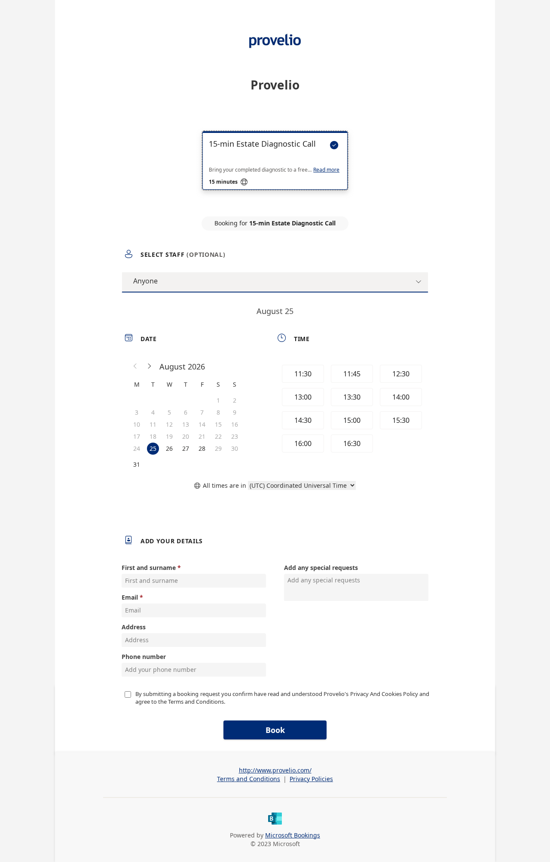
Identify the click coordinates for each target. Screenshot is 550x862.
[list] (275, 168)
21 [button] (202, 436)
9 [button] (234, 412)
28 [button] (202, 448)
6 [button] (185, 412)
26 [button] (169, 448)
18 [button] (153, 436)
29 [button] (218, 448)
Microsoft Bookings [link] (292, 835)
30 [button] (234, 448)
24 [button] (136, 448)
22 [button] (218, 436)
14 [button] (202, 424)
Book (275, 730)
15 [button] (218, 424)
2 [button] (234, 400)
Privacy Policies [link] (311, 779)
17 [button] (136, 436)
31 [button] (136, 464)
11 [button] (153, 424)
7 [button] (202, 412)
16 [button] (234, 424)
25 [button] (153, 448)
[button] (135, 366)
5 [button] (169, 412)
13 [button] (185, 424)
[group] (351, 410)
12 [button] (169, 424)
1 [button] (218, 400)
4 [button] (153, 412)
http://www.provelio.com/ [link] (275, 770)
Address (134, 627)
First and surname (149, 567)
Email (130, 597)
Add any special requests (321, 567)
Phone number (144, 657)
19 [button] (169, 436)
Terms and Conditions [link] (248, 779)
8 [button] (218, 412)
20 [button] (185, 436)
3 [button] (136, 412)
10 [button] (136, 424)
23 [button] (234, 436)
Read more (326, 170)
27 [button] (185, 448)
